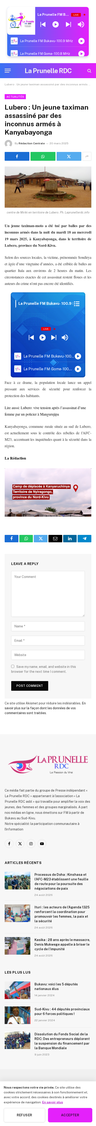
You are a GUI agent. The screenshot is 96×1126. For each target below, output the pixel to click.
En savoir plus (52, 1102)
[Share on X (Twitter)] (69, 156)
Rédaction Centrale (32, 143)
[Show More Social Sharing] (86, 156)
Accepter (70, 1115)
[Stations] (77, 303)
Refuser (24, 1115)
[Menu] (8, 70)
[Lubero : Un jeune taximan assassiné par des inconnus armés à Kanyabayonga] (48, 187)
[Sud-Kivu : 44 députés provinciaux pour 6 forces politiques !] (17, 1015)
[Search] (88, 70)
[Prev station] (68, 24)
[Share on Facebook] (17, 156)
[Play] (55, 24)
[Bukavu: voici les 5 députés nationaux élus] (17, 990)
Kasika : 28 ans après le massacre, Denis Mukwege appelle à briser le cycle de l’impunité (62, 944)
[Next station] (43, 24)
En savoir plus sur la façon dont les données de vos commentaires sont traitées (45, 708)
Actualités (15, 96)
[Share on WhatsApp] (43, 156)
